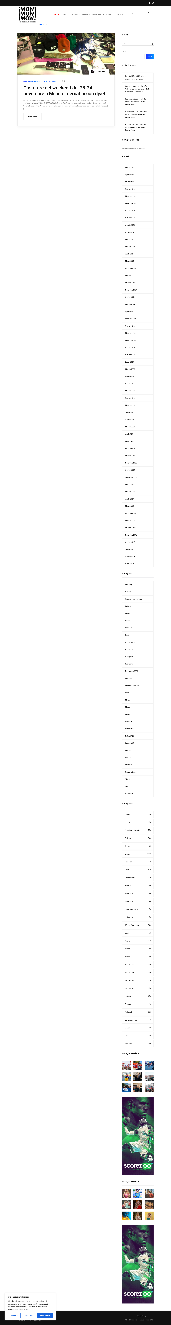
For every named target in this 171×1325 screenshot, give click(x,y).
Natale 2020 (129, 721)
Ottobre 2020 (130, 470)
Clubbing (128, 585)
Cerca (124, 51)
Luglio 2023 (129, 362)
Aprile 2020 (129, 499)
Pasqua (128, 758)
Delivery (128, 606)
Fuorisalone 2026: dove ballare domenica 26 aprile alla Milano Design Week (136, 101)
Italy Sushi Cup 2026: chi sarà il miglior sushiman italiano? (136, 77)
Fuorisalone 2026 (131, 671)
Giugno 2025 (129, 239)
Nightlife (85, 14)
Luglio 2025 (129, 232)
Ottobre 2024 (130, 297)
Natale (56, 14)
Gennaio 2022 (130, 398)
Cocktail (128, 592)
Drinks (127, 613)
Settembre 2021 (131, 412)
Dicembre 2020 (130, 456)
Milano (127, 700)
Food (127, 635)
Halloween (129, 678)
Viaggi (127, 779)
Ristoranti (74, 14)
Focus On (128, 628)
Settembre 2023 (131, 355)
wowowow (129, 794)
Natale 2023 (129, 736)
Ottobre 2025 (130, 211)
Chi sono (120, 14)
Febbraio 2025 (130, 268)
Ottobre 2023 (130, 348)
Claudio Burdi (101, 71)
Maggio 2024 (130, 304)
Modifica (14, 1315)
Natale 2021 (129, 729)
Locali (127, 693)
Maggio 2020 (130, 492)
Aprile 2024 (129, 311)
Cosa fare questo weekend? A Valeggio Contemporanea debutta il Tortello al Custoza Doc (137, 89)
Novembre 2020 (131, 463)
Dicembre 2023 (130, 333)
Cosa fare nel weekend (133, 599)
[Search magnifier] (148, 13)
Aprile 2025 (129, 254)
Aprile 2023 (129, 376)
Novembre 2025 (131, 203)
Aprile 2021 (129, 434)
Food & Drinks (97, 14)
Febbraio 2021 (130, 448)
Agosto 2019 (130, 557)
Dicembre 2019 (130, 528)
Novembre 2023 (131, 340)
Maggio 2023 (130, 369)
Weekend (109, 14)
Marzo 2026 (129, 182)
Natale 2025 (129, 743)
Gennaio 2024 (130, 326)
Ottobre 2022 (130, 384)
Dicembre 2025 (130, 196)
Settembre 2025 (131, 218)
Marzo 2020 (129, 506)
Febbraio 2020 (130, 513)
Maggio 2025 (130, 247)
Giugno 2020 (129, 484)
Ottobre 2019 (130, 542)
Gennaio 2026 (130, 189)
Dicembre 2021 (130, 405)
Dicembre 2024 (130, 283)
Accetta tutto (45, 1315)
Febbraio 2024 (130, 319)
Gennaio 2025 (130, 275)
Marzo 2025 (129, 261)
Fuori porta (129, 649)
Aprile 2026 (129, 175)
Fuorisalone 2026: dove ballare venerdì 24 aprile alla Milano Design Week (136, 127)
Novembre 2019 (131, 535)
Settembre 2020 (131, 477)
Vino (127, 786)
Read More (32, 117)
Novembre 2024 (131, 290)
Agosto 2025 (130, 225)
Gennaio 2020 (130, 520)
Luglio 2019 (129, 564)
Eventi (64, 14)
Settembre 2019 (131, 549)
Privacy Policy (141, 1316)
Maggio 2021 (130, 427)
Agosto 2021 (130, 420)
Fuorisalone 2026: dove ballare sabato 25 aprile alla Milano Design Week (136, 114)
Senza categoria (131, 772)
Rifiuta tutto (29, 1315)
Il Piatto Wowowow (132, 685)
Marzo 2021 (129, 441)
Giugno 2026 (129, 167)
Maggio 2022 (130, 391)
